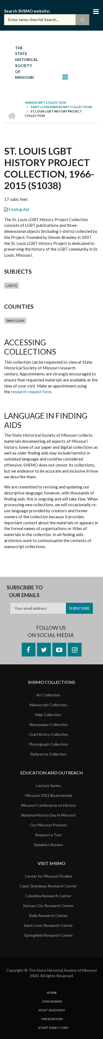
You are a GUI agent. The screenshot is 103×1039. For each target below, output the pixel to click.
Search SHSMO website (26, 10)
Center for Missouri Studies (48, 876)
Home (52, 992)
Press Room (52, 1019)
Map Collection (48, 714)
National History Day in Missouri (48, 815)
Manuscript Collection (48, 704)
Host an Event (51, 1010)
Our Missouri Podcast (48, 825)
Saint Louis (15, 320)
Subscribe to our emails (25, 591)
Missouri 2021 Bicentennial (48, 795)
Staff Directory (53, 1027)
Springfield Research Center (48, 935)
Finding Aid (19, 209)
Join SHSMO (52, 1001)
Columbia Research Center (48, 895)
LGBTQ (11, 285)
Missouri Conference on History (48, 805)
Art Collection (48, 695)
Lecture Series (48, 785)
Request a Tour (48, 834)
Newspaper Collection (48, 724)
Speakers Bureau (48, 844)
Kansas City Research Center (48, 905)
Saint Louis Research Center (48, 925)
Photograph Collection (48, 744)
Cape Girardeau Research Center (48, 886)
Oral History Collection (48, 734)
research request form (31, 391)
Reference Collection (48, 754)
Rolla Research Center (48, 915)
